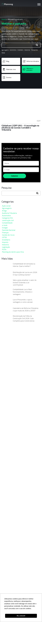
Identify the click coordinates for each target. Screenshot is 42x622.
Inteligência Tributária (10, 566)
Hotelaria (5, 549)
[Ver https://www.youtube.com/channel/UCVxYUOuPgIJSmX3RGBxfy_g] (10, 394)
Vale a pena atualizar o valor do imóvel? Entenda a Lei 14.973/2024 (24, 282)
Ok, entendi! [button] (21, 616)
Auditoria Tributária (9, 213)
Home (4, 19)
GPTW (4, 237)
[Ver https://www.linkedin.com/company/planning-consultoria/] (14, 394)
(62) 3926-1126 (7, 404)
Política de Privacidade (10, 586)
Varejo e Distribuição (10, 543)
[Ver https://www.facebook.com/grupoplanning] (3, 394)
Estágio (5, 228)
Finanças (5, 233)
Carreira (5, 507)
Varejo (3, 53)
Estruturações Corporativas (12, 563)
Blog (7, 61)
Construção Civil (8, 536)
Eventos (8, 77)
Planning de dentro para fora (13, 252)
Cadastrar (14, 176)
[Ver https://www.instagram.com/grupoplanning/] (6, 394)
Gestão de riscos (8, 235)
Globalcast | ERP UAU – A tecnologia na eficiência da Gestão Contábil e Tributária (20, 128)
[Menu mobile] (38, 4)
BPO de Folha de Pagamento (13, 572)
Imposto (5, 242)
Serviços (5, 552)
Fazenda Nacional (8, 230)
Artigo (4, 211)
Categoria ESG (7, 218)
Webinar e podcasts (29, 69)
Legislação (6, 247)
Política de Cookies (9, 589)
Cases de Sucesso (9, 510)
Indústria (5, 245)
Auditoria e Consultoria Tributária (14, 569)
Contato (5, 516)
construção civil (8, 220)
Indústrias (27, 50)
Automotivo (13, 50)
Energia (5, 546)
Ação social (6, 206)
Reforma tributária (33, 61)
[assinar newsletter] (38, 374)
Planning (16, 113)
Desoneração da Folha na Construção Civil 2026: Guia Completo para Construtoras (23, 318)
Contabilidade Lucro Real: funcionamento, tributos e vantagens (22, 291)
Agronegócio (5, 50)
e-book (4, 225)
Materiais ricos (11, 69)
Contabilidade (7, 223)
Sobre (4, 503)
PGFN (4, 249)
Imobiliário (20, 50)
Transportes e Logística (11, 540)
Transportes (34, 50)
